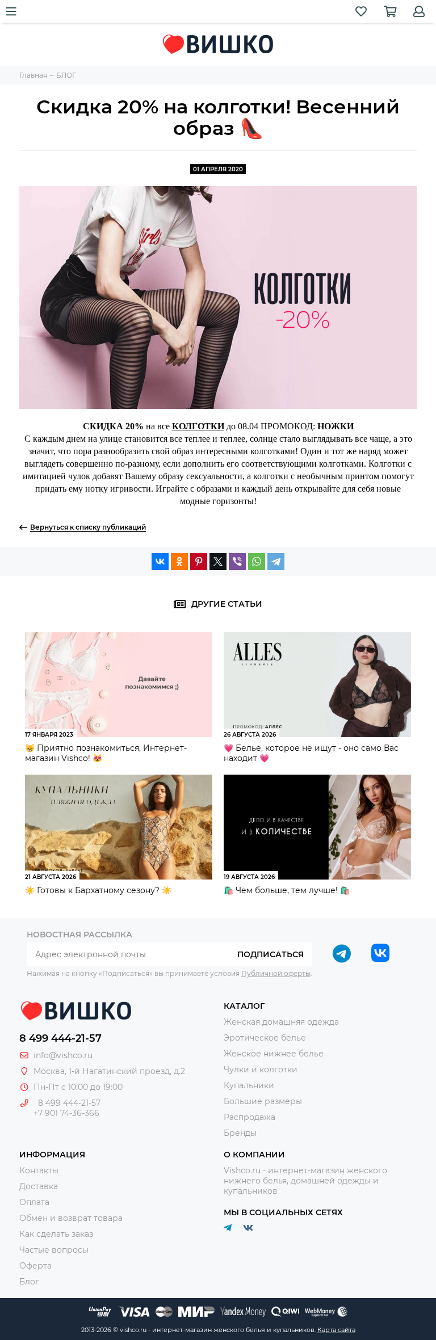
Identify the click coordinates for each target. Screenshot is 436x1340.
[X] (218, 561)
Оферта (35, 1266)
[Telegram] (275, 561)
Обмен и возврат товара (71, 1218)
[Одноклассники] (179, 561)
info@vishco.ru (63, 1055)
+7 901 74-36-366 (66, 1113)
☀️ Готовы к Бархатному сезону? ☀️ (98, 890)
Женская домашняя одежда (281, 1022)
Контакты (38, 1170)
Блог (29, 1281)
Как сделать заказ (56, 1234)
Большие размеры (263, 1101)
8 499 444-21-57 (60, 1038)
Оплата (34, 1202)
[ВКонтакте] (160, 561)
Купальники (249, 1085)
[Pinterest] (198, 561)
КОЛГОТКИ (198, 426)
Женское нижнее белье (274, 1054)
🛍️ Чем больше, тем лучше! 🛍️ (287, 890)
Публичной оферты (276, 973)
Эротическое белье (265, 1038)
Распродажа (249, 1117)
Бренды (240, 1133)
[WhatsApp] (256, 561)
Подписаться (270, 954)
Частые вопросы (54, 1250)
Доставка (38, 1186)
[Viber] (237, 561)
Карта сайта (336, 1330)
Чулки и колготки (260, 1069)
